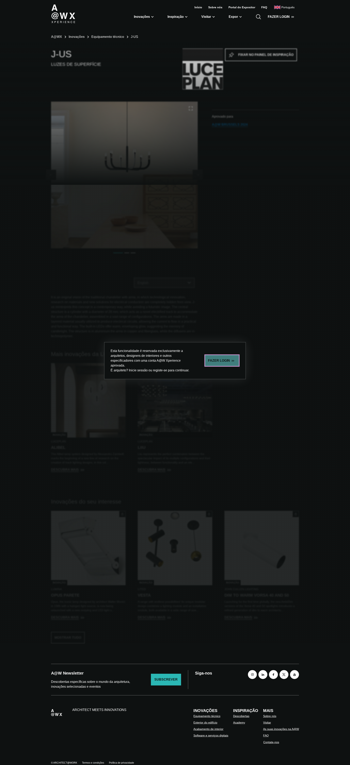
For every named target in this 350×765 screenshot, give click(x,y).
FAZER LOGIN (279, 16)
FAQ (264, 7)
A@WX (56, 36)
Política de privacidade (121, 762)
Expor (233, 16)
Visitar (206, 16)
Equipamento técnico (107, 36)
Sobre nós (215, 7)
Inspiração (176, 16)
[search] (258, 17)
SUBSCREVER (166, 679)
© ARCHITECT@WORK (64, 762)
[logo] (63, 13)
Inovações (142, 16)
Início (198, 7)
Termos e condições (93, 762)
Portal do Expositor (241, 7)
